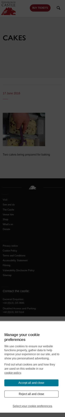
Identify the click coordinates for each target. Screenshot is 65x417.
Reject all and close (31, 393)
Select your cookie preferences (32, 406)
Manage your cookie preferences (22, 337)
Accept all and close (31, 382)
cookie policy (12, 372)
